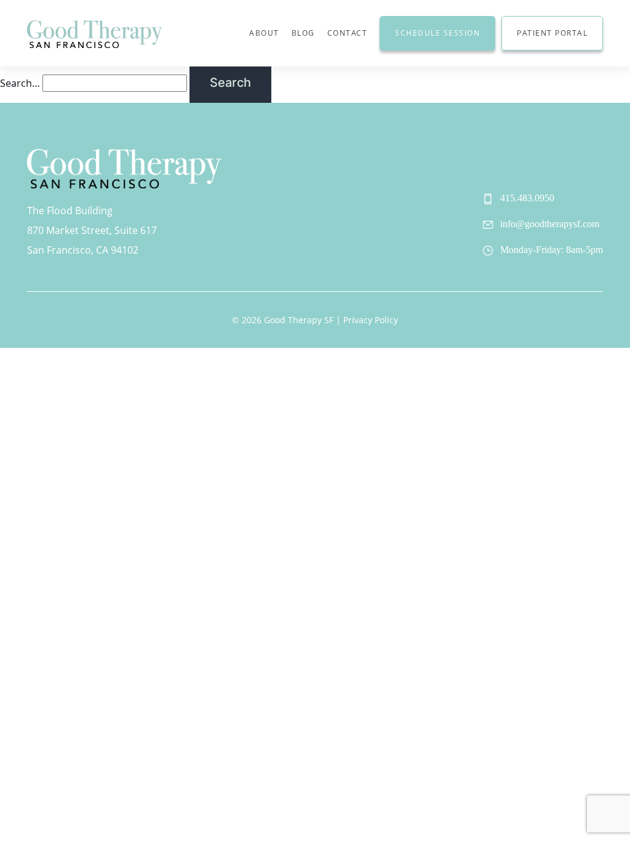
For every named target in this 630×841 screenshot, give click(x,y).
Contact (347, 33)
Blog (303, 33)
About (264, 33)
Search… (20, 83)
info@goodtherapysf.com (549, 224)
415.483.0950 (527, 198)
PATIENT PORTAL (552, 33)
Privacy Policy (370, 320)
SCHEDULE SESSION (437, 33)
